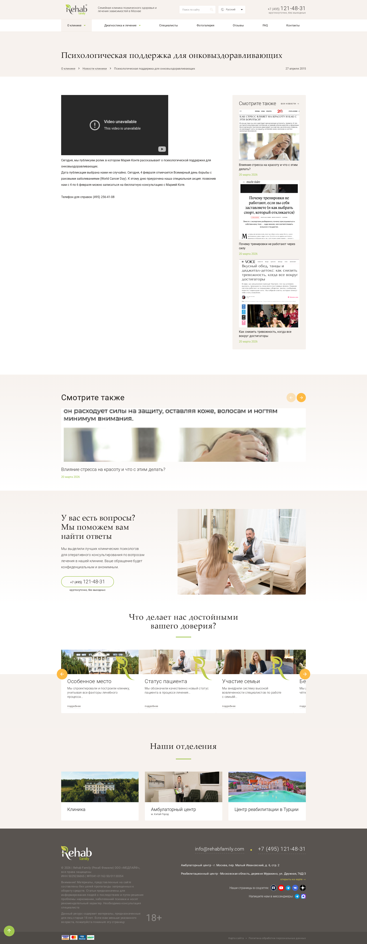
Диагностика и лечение (120, 25)
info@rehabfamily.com (219, 849)
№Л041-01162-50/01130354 (105, 876)
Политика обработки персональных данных (277, 938)
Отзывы (238, 25)
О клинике (74, 25)
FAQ (265, 25)
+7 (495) (287, 9)
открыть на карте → (293, 879)
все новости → (290, 103)
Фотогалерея (205, 25)
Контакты (293, 25)
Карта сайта (236, 938)
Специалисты (168, 25)
